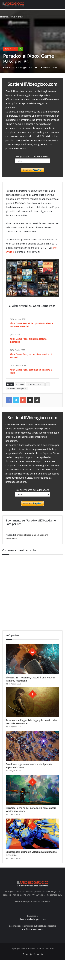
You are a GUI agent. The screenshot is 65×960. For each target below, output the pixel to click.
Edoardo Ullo (9, 67)
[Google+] (23, 400)
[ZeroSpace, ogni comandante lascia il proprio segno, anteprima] (32, 746)
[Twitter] (27, 954)
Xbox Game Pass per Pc (17, 388)
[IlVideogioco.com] (13, 4)
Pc (48, 384)
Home (5, 16)
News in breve (17, 16)
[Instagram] (34, 954)
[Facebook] (23, 954)
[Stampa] (37, 400)
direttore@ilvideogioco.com (33, 919)
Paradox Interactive (35, 384)
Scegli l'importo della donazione (32, 156)
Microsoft (20, 384)
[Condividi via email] (30, 400)
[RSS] (42, 954)
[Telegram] (38, 954)
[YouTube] (30, 954)
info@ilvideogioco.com (32, 929)
